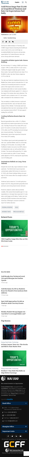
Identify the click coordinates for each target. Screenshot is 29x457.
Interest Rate (6, 211)
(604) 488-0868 (11, 415)
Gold (16, 207)
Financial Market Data (7, 387)
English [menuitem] (17, 2)
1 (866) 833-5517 (14, 418)
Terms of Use (12, 395)
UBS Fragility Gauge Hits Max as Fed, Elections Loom (14, 240)
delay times (18, 390)
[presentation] (2, 233)
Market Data (14, 393)
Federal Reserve (7, 207)
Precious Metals (18, 211)
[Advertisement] (14, 261)
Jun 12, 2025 (12, 34)
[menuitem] (17, 2)
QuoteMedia (4, 388)
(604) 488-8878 (12, 412)
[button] (2, 246)
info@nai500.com (13, 421)
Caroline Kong (12, 38)
